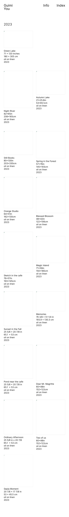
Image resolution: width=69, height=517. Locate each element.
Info (46, 5)
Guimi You (8, 7)
